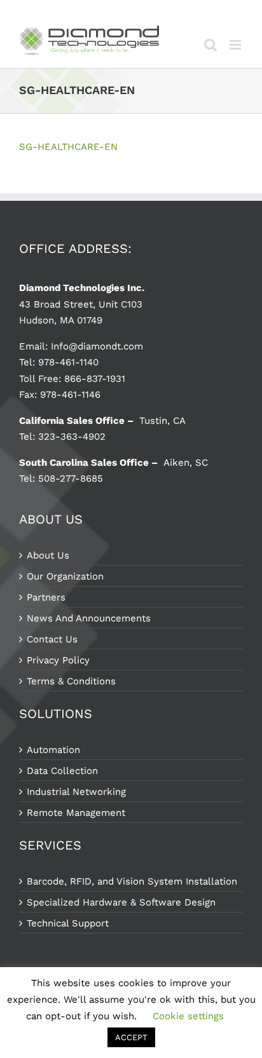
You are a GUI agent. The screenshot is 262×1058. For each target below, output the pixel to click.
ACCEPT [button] (131, 1037)
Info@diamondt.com (97, 346)
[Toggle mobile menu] (236, 44)
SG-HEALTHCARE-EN (68, 147)
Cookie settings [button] (188, 1016)
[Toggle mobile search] (210, 44)
